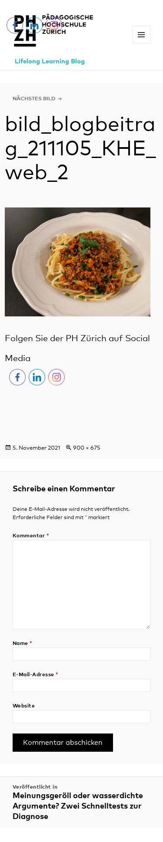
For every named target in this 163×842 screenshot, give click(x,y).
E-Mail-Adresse (36, 675)
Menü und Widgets (141, 43)
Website (24, 706)
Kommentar (31, 536)
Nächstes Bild (34, 99)
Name (23, 643)
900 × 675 (86, 448)
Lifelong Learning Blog (50, 61)
